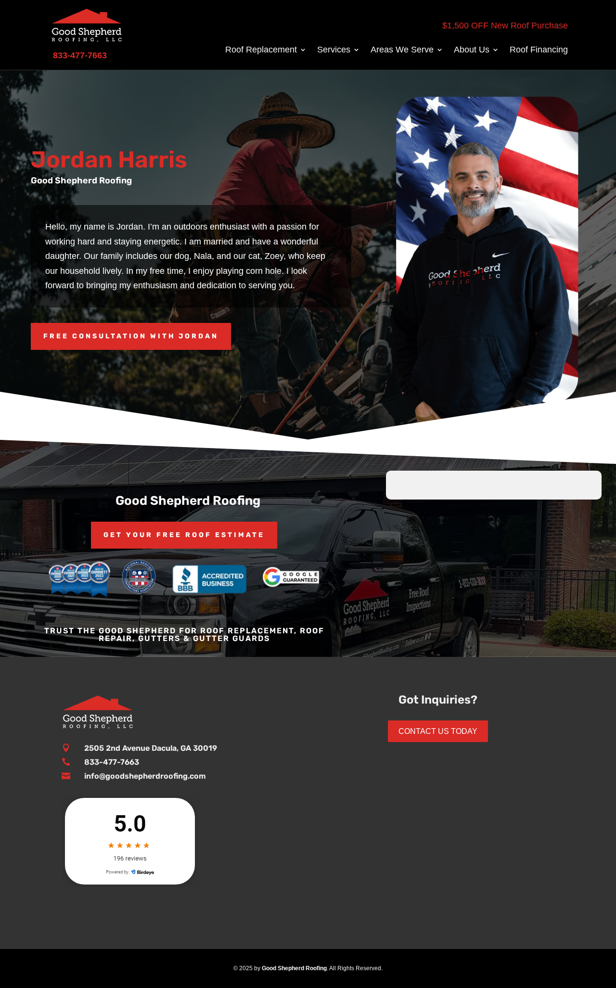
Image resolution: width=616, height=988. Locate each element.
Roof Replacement (261, 50)
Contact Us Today (437, 731)
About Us (471, 50)
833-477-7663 (111, 762)
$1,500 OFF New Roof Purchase (505, 25)
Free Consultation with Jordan (130, 336)
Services (333, 50)
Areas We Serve (402, 50)
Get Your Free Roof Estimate (184, 535)
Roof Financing (539, 50)
